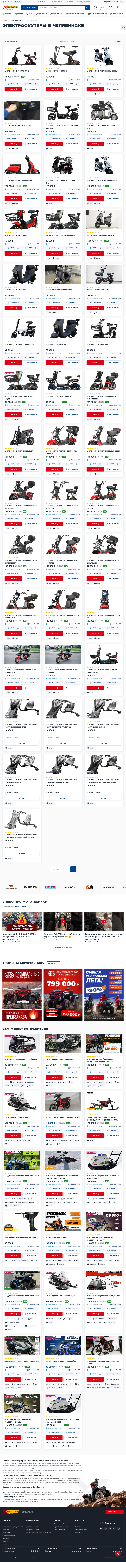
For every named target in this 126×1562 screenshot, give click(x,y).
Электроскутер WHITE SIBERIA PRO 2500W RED (103, 616)
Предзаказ (20, 14)
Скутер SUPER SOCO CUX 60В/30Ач (18, 180)
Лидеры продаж (42, 14)
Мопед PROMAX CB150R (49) (56, 1237)
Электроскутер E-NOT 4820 (98, 344)
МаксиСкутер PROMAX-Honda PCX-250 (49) (22, 1361)
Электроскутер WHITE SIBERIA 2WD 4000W (103, 451)
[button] (12, 80)
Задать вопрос (112, 1512)
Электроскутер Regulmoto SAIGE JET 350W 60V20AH (102, 671)
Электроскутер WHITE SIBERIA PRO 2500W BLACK (62, 616)
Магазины (18, 1)
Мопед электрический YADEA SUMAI (60, 235)
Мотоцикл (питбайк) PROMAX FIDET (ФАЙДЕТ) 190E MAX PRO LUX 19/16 (101, 1060)
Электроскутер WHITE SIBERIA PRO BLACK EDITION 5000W (103, 397)
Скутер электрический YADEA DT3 (100, 235)
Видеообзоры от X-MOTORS (76, 14)
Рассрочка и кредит (32, 1530)
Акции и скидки (31, 1524)
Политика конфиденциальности (12, 1527)
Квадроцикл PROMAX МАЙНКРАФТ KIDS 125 (22, 1176)
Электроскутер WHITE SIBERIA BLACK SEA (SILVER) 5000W (21, 561)
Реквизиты (78, 1532)
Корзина (117, 9)
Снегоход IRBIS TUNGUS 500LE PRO (60, 1059)
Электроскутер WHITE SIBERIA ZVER (19, 451)
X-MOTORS (40, 1)
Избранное (110, 9)
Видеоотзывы (7, 906)
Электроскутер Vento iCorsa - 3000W (102, 71)
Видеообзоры (20, 906)
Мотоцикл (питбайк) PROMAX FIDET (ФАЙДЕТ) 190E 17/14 (19, 1420)
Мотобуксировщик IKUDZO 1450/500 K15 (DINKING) (103, 1297)
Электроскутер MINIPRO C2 (57, 71)
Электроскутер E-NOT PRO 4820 (17, 290)
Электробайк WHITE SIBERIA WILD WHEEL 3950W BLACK (21, 671)
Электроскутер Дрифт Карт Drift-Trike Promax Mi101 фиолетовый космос (21, 836)
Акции (30, 14)
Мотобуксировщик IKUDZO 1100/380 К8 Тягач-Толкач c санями (62, 1177)
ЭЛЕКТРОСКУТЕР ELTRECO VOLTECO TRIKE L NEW (103, 127)
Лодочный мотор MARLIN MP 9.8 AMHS (20, 1237)
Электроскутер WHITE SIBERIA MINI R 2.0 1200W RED (62, 452)
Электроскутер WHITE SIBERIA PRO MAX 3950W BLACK (20, 616)
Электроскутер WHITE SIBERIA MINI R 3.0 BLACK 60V (62, 507)
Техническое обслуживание (98, 14)
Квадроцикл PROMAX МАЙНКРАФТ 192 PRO (22, 1296)
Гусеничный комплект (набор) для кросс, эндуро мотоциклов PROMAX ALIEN (102, 1118)
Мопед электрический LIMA (98, 290)
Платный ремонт (59, 1530)
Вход (95, 9)
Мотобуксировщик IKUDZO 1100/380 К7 (21, 1059)
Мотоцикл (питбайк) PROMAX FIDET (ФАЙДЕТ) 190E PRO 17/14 (101, 1238)
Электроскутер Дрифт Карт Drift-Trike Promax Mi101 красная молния (62, 726)
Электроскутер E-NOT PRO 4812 (58, 344)
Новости (5, 1541)
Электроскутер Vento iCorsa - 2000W (102, 180)
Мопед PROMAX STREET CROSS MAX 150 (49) (63, 1117)
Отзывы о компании (8, 1535)
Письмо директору (83, 2)
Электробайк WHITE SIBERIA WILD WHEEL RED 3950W (62, 671)
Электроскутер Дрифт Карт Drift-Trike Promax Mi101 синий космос (62, 781)
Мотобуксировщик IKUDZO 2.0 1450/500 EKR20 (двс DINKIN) (62, 1420)
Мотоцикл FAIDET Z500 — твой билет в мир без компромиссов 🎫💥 (62, 935)
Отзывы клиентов (57, 14)
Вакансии (5, 1538)
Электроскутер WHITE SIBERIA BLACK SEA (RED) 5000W (21, 507)
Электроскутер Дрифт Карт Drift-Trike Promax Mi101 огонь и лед (21, 726)
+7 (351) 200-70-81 (111, 2)
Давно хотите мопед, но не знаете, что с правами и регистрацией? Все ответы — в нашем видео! (103, 936)
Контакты (69, 2)
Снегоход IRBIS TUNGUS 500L (16, 1117)
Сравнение (103, 9)
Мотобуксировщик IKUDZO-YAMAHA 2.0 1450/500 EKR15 (103, 1177)
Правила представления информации (38, 1532)
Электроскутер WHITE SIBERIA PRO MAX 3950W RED (61, 561)
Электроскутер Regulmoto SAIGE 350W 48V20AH (62, 127)
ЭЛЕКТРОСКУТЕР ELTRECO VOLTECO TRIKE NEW (61, 181)
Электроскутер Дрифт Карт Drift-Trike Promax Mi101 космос (103, 726)
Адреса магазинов (118, 14)
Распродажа (8, 14)
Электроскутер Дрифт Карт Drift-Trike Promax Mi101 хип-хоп (21, 781)
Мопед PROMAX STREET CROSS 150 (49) (61, 1361)
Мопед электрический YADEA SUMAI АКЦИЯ (19, 397)
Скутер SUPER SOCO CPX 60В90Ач (18, 126)
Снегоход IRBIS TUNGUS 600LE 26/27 (60, 1296)
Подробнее (22, 743)
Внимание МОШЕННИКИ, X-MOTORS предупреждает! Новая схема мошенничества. (19, 936)
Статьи (4, 1544)
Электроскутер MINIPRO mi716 (17, 71)
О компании (6, 1524)
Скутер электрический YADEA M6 (59, 290)
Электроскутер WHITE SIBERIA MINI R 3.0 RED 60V (103, 507)
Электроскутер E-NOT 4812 (16, 235)
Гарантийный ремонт (61, 1527)
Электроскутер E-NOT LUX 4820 (58, 396)
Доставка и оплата (56, 2)
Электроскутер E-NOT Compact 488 (19, 344)
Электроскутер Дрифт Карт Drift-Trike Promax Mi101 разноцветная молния (103, 781)
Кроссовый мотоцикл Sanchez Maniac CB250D (103, 1362)
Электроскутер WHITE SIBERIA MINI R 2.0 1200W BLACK (103, 561)
